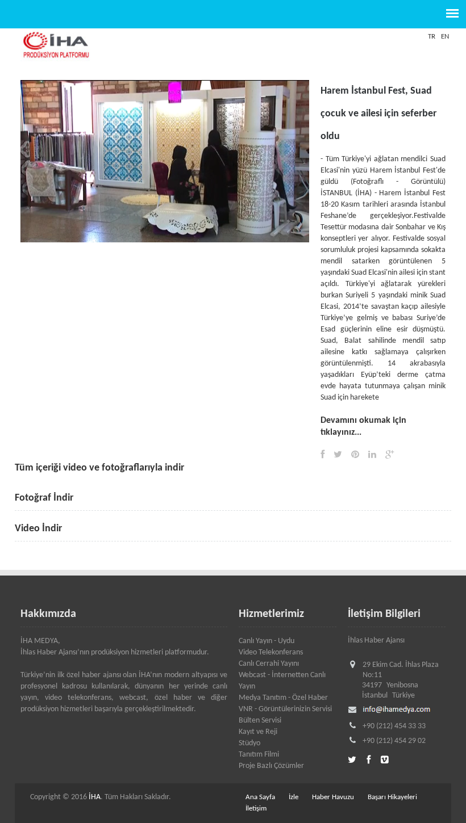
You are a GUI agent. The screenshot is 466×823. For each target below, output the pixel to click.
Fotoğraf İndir (44, 498)
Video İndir (38, 528)
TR (431, 36)
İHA (95, 797)
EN (445, 36)
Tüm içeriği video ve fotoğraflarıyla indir (99, 468)
